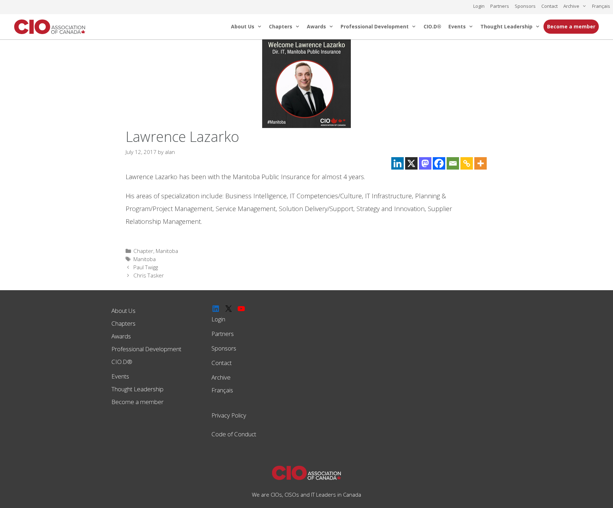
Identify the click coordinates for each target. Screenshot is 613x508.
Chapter (143, 250)
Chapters (280, 26)
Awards (316, 26)
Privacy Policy (228, 415)
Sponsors (525, 6)
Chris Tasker (148, 275)
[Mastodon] (425, 163)
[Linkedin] (397, 163)
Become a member (571, 26)
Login (479, 6)
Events (457, 26)
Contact (549, 6)
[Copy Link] (466, 163)
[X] (411, 163)
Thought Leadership (506, 26)
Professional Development (375, 26)
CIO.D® (432, 26)
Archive (571, 6)
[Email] (453, 163)
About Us (242, 26)
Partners (499, 6)
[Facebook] (439, 163)
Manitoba (167, 250)
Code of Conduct (233, 434)
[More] (480, 163)
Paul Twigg (145, 267)
